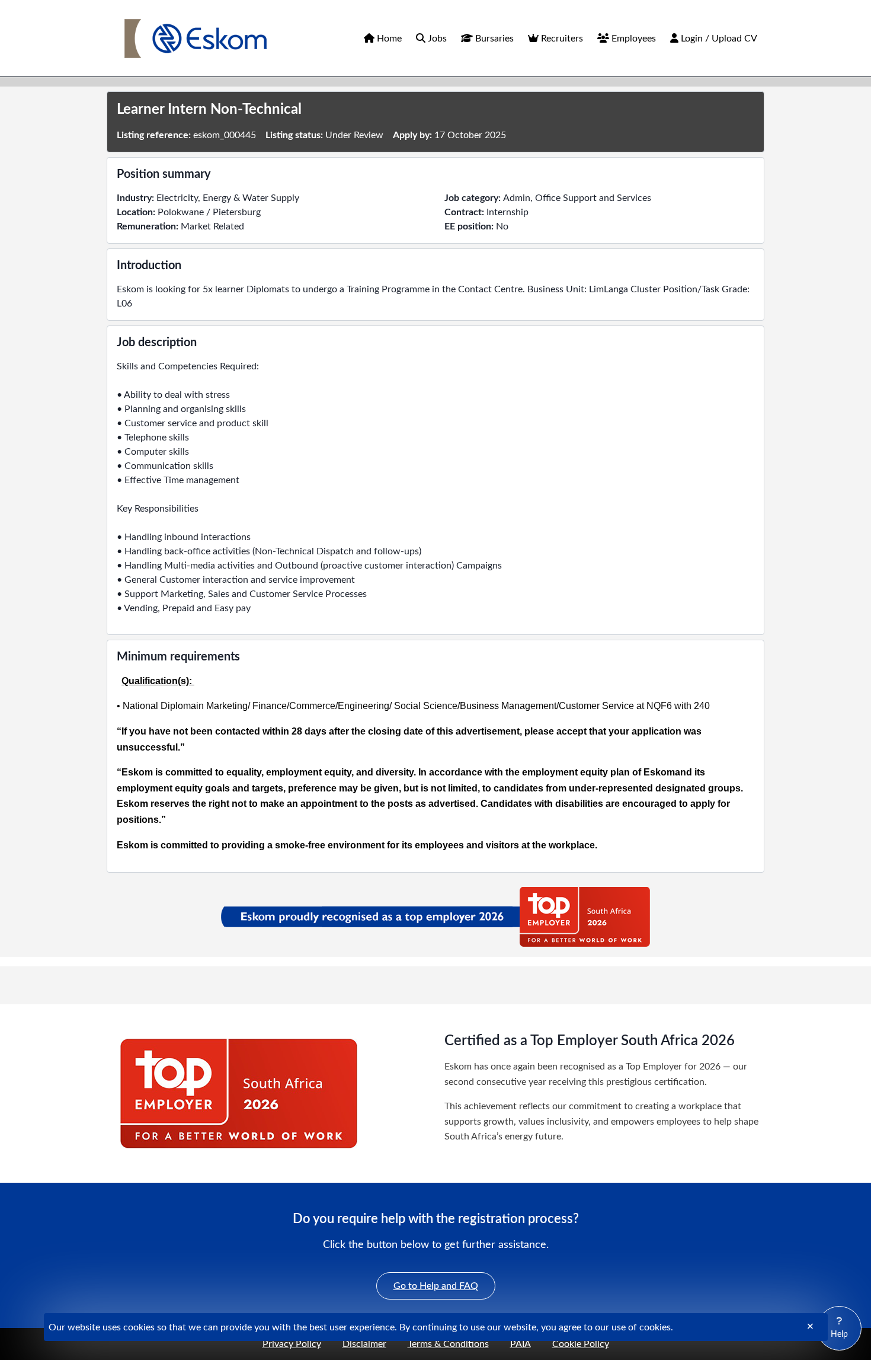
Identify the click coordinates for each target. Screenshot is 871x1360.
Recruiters (561, 38)
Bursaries (493, 38)
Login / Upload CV (717, 38)
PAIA (520, 1344)
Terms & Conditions (448, 1344)
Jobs (436, 38)
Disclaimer (364, 1344)
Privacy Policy (291, 1344)
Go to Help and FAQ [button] (444, 1286)
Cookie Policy (580, 1344)
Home (388, 38)
